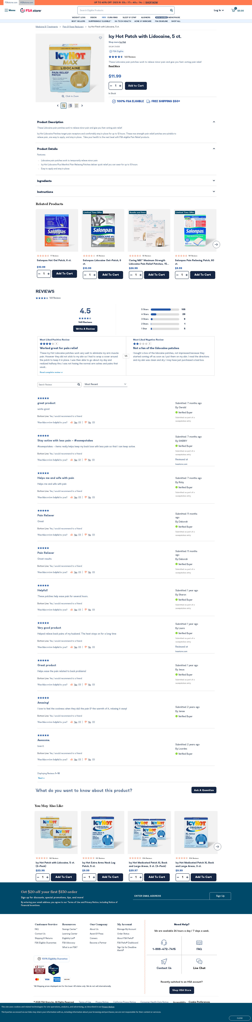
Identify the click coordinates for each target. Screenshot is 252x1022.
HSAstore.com (26, 2)
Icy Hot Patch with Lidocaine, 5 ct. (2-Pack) (55, 864)
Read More (114, 66)
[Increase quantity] (120, 86)
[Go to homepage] (31, 10)
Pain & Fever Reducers (73, 27)
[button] (57, 230)
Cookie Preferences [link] (199, 1002)
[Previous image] (58, 105)
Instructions (45, 192)
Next (41, 778)
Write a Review (85, 329)
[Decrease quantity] (111, 86)
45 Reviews (100, 256)
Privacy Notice (108, 1006)
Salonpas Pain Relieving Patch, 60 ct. (194, 262)
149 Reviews (129, 57)
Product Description (50, 122)
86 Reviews (100, 858)
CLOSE (240, 1018)
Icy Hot (122, 42)
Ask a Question (204, 790)
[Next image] (82, 105)
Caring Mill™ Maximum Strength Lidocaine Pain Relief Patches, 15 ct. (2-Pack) (148, 262)
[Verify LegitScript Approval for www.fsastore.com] (53, 969)
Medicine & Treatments (47, 27)
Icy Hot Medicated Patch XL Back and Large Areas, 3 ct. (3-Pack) (148, 864)
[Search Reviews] (78, 384)
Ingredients (44, 181)
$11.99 (115, 76)
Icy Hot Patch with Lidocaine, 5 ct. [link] (103, 27)
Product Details (47, 149)
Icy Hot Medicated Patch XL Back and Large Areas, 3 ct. (195, 864)
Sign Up (220, 896)
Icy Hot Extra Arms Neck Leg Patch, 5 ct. (98, 864)
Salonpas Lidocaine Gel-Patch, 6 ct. (102, 262)
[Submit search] (171, 10)
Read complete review (50, 372)
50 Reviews (146, 256)
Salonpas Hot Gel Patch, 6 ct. (54, 260)
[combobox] (126, 10)
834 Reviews (147, 858)
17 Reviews (54, 256)
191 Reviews (193, 256)
